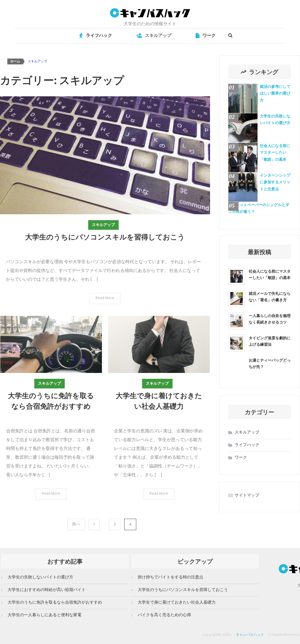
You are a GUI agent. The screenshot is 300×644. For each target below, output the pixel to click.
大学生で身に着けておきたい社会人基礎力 (177, 602)
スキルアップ (158, 36)
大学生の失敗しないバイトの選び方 (275, 120)
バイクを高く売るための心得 (164, 615)
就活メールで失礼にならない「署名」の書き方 (270, 296)
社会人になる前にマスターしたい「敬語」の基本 (275, 153)
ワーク (209, 36)
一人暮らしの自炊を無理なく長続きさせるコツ (270, 318)
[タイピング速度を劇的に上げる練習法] (236, 343)
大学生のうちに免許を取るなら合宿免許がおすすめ (55, 602)
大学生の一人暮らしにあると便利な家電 (44, 615)
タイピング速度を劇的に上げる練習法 (270, 341)
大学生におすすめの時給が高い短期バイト (47, 590)
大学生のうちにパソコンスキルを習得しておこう (105, 236)
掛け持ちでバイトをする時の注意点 (170, 577)
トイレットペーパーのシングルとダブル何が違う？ (258, 208)
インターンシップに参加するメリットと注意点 (275, 182)
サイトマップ (247, 495)
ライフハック (99, 36)
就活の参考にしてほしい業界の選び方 (275, 94)
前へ (76, 524)
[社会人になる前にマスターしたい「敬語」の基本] (236, 276)
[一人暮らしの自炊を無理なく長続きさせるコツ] (236, 320)
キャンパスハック (250, 635)
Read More (105, 298)
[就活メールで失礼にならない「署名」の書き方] (236, 298)
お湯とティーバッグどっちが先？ (270, 363)
